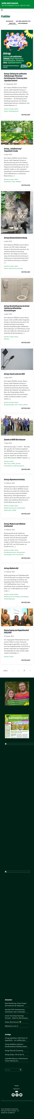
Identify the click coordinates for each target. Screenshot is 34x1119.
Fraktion (12, 23)
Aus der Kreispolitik (23, 21)
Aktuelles (9, 21)
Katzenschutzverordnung (16, 268)
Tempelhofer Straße (10, 181)
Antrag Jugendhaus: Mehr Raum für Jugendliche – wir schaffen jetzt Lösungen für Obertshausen (16, 1039)
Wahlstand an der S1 (11, 1026)
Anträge (11, 109)
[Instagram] (17, 1095)
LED (16, 404)
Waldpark (18, 181)
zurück (5, 670)
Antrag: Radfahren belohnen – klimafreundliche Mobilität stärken (16, 1045)
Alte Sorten (8, 463)
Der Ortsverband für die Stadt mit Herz (16, 5)
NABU (13, 463)
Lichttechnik (20, 554)
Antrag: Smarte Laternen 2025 (14, 374)
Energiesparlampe (9, 404)
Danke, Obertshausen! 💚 (13, 1022)
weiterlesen (25, 115)
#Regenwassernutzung (10, 508)
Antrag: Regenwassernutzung (14, 479)
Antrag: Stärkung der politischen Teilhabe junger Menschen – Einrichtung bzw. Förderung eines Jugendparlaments (15, 77)
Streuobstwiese (9, 466)
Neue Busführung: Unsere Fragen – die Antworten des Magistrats (16, 1004)
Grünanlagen (16, 596)
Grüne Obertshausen (10, 3)
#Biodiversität (8, 596)
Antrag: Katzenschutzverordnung (15, 238)
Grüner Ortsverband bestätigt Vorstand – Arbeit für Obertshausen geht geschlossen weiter (16, 1017)
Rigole (14, 510)
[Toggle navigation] (2, 10)
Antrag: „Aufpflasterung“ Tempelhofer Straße (13, 150)
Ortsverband (23, 23)
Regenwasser (8, 510)
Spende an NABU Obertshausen (14, 439)
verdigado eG (11, 1112)
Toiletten (7, 339)
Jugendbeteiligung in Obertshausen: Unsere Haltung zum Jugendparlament (16, 1060)
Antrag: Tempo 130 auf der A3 (14, 1054)
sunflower (13, 1111)
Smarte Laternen (23, 404)
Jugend (6, 111)
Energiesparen (21, 552)
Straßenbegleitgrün (10, 599)
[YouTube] (20, 1095)
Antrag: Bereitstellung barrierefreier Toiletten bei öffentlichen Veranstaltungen (17, 308)
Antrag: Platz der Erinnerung (14, 1050)
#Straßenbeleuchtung (10, 552)
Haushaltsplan (21, 508)
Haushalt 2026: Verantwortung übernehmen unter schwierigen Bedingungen (15, 1011)
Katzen (6, 268)
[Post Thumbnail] (17, 50)
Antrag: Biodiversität (11, 568)
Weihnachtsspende (19, 466)
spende (18, 463)
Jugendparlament (14, 111)
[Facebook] (13, 1095)
